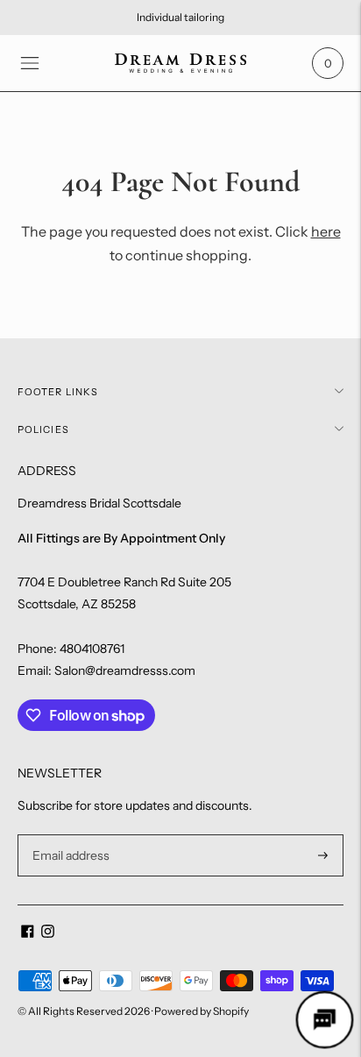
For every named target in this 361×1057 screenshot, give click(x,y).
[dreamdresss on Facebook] (27, 933)
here (326, 231)
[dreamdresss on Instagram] (47, 933)
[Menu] (30, 63)
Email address (69, 834)
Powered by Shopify (201, 1011)
